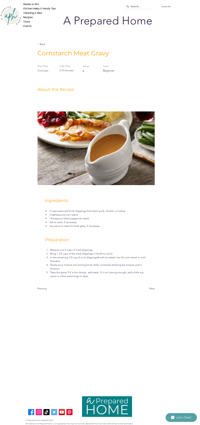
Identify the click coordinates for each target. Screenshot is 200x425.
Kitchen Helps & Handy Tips (28, 8)
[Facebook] (31, 412)
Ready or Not (28, 4)
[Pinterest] (69, 412)
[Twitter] (54, 412)
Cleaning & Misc (28, 13)
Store (26, 21)
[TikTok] (46, 412)
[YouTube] (62, 412)
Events (27, 26)
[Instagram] (39, 412)
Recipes (28, 17)
